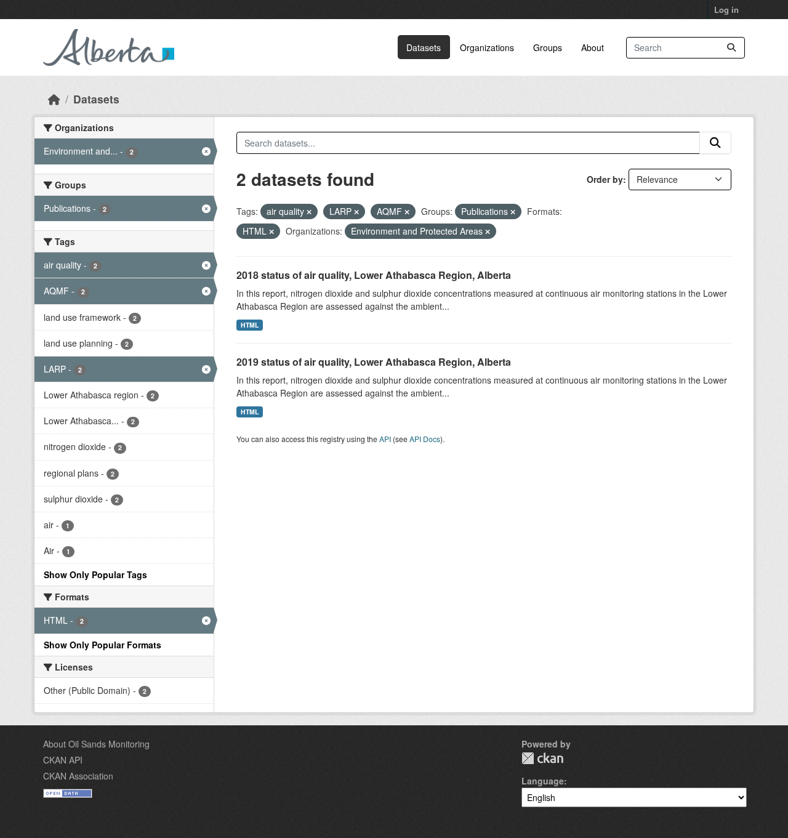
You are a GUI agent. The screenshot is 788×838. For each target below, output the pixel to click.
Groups (547, 47)
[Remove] (309, 212)
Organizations (487, 47)
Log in (726, 9)
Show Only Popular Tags (95, 574)
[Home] (54, 99)
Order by (605, 179)
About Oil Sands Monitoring (96, 744)
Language (542, 781)
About (592, 47)
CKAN (542, 758)
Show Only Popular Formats (102, 645)
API (385, 438)
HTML (250, 324)
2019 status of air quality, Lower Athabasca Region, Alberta (373, 362)
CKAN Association (78, 776)
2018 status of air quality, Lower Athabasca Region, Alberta (373, 275)
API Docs (424, 438)
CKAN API (62, 760)
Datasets (423, 47)
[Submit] (731, 47)
